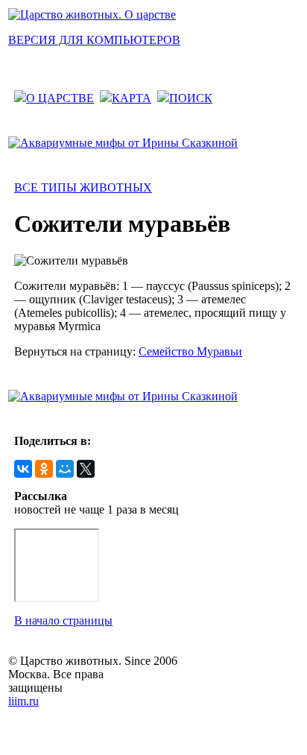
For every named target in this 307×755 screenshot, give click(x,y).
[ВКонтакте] (23, 469)
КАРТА (131, 98)
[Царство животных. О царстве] (92, 14)
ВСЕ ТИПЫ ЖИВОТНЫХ (83, 187)
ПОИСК (190, 98)
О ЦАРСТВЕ (60, 98)
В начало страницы (63, 620)
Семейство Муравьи (190, 351)
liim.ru (23, 701)
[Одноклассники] (44, 469)
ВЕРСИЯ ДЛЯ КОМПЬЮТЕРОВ (94, 40)
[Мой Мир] (65, 469)
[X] (86, 469)
